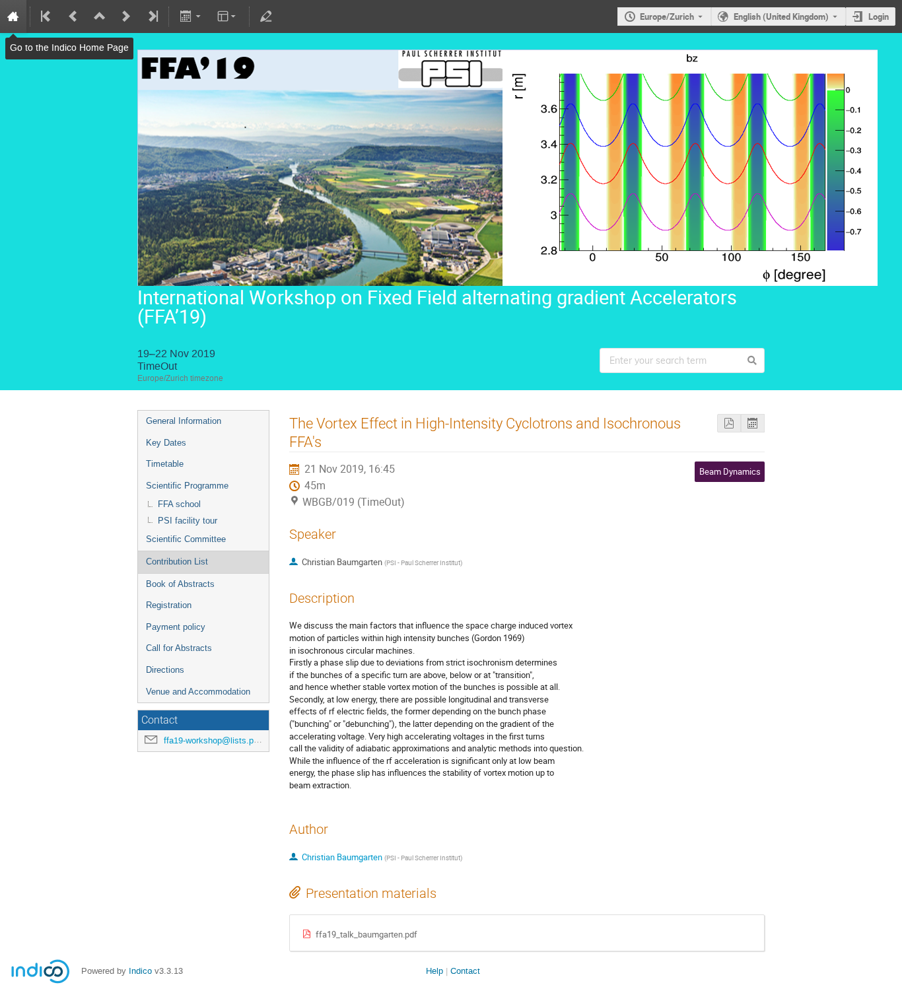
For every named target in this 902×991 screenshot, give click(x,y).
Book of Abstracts (180, 584)
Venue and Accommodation (198, 692)
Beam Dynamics (730, 471)
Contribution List (177, 561)
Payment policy (175, 627)
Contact (465, 970)
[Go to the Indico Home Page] (13, 16)
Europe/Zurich (667, 16)
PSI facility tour (187, 521)
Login (878, 16)
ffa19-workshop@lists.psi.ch (218, 740)
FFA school (179, 504)
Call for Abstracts (179, 648)
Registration (168, 605)
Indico (140, 970)
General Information (183, 421)
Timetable (165, 464)
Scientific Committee (186, 539)
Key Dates (166, 443)
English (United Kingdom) (781, 16)
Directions (165, 670)
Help (434, 970)
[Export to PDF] (729, 423)
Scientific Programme (187, 486)
